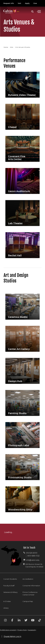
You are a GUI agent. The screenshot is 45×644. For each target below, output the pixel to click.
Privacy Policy (22, 630)
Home (6, 47)
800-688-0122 (33, 556)
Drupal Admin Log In (12, 636)
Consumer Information (31, 586)
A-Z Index (7, 601)
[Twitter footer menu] (26, 620)
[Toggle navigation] (39, 11)
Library (6, 608)
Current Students (10, 579)
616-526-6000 (31, 553)
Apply (27, 3)
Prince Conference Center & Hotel (30, 593)
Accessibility (32, 630)
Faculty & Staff (8, 586)
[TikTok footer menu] (39, 620)
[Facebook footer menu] (12, 620)
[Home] (11, 8)
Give (35, 3)
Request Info (8, 3)
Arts (11, 47)
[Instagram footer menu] (5, 620)
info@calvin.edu (32, 560)
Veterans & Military (10, 592)
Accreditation (28, 579)
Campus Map (28, 601)
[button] (32, 11)
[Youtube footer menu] (33, 620)
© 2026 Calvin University (8, 630)
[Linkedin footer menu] (19, 620)
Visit (19, 3)
